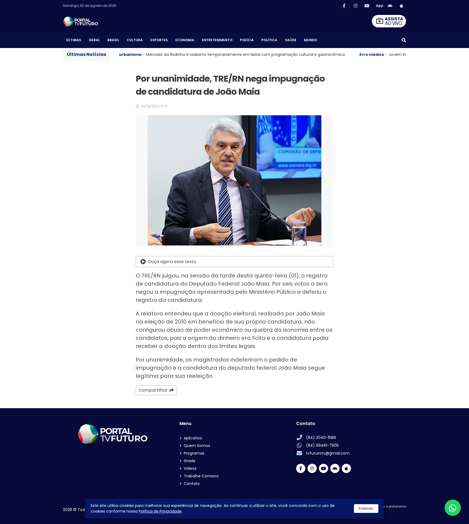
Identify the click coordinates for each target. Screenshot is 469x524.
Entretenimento (217, 40)
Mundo (310, 40)
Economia (184, 40)
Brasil (113, 40)
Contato (192, 483)
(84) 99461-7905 (322, 445)
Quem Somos (197, 445)
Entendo (366, 508)
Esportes (159, 40)
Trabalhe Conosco (201, 476)
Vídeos (190, 468)
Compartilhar (153, 390)
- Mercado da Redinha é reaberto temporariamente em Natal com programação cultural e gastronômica (163, 54)
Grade (189, 461)
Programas (194, 453)
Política (269, 40)
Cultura (135, 40)
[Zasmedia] (392, 513)
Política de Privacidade (160, 511)
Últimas (73, 40)
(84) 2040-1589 (321, 437)
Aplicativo (193, 438)
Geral (94, 40)
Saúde (290, 40)
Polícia (247, 40)
